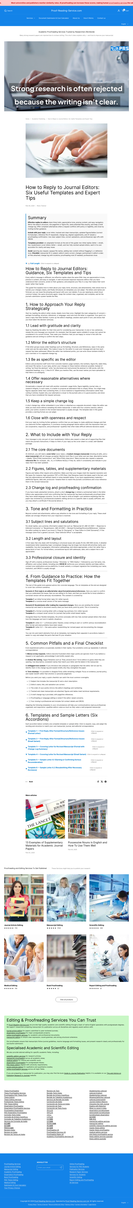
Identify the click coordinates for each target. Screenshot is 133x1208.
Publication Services (77, 1169)
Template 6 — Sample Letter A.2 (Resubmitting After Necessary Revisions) (65, 769)
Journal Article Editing (12, 1167)
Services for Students (77, 1175)
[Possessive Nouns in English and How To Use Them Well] (87, 819)
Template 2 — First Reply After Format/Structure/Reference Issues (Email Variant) (65, 740)
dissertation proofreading (16, 1033)
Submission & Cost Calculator (15, 1185)
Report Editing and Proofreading (82, 1180)
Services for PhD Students (79, 1167)
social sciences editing (15, 1067)
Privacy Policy (32, 1204)
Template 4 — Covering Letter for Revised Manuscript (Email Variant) (67, 754)
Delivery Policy (69, 1204)
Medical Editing (10, 1183)
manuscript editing (13, 1037)
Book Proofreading (11, 1177)
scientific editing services (16, 1056)
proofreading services (19, 3)
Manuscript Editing (11, 1169)
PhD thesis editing (13, 1065)
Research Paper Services (79, 1172)
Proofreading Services (12, 1164)
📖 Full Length (43, 263)
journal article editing (14, 1031)
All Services (74, 1183)
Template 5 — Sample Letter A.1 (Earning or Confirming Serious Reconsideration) (65, 761)
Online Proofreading (77, 1164)
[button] (8, 11)
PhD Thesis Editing (11, 1180)
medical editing (12, 1060)
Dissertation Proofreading (13, 1175)
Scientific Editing (76, 1177)
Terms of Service (42, 1204)
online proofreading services (17, 1035)
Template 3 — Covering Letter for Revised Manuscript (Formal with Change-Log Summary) (66, 748)
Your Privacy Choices (12, 1188)
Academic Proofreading (13, 1172)
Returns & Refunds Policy (56, 1204)
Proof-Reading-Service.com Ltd (77, 1201)
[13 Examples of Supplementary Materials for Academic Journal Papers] (45, 819)
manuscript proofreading (16, 1058)
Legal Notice (92, 1204)
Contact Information (81, 1204)
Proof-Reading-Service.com (66, 11)
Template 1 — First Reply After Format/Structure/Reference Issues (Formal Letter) (65, 732)
